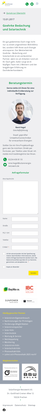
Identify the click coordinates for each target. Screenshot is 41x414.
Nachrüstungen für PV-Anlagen (18, 321)
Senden (33, 273)
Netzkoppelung (11, 339)
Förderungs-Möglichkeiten (16, 324)
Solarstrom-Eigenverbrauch (17, 318)
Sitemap (31, 405)
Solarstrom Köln (12, 345)
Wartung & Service (13, 336)
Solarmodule (10, 333)
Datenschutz (20, 405)
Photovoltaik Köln (12, 351)
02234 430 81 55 (15, 159)
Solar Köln (9, 330)
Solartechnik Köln (12, 348)
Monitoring (10, 342)
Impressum (8, 405)
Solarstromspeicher (13, 327)
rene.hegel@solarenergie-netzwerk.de (19, 164)
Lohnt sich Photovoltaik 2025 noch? (20, 354)
